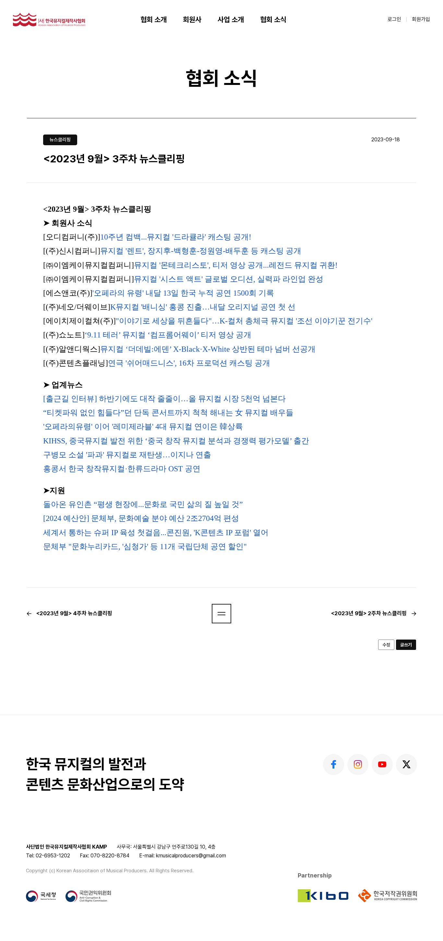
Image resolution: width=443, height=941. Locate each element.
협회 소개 (153, 19)
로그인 (394, 19)
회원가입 (421, 19)
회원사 (192, 19)
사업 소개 (231, 19)
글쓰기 (406, 644)
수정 (386, 644)
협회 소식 (273, 19)
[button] (221, 613)
